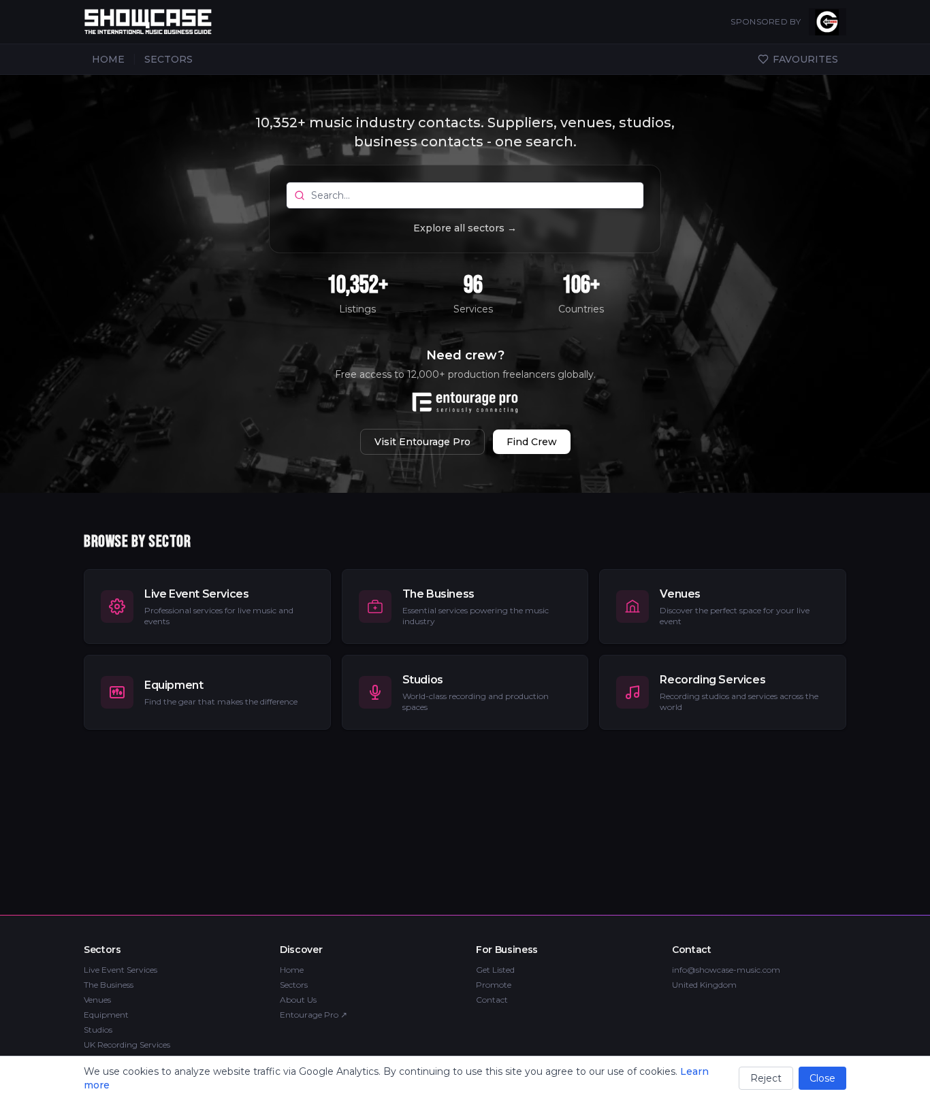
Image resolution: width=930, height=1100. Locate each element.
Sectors (294, 985)
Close (822, 1078)
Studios (98, 1029)
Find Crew (532, 442)
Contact (492, 999)
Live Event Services (120, 970)
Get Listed (495, 970)
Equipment (106, 1014)
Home (292, 970)
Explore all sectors (465, 228)
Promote (493, 985)
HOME (108, 59)
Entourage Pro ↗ (313, 1014)
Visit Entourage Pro (422, 442)
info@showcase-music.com (726, 970)
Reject (766, 1078)
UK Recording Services (127, 1044)
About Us (298, 999)
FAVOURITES (805, 59)
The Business (108, 985)
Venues (97, 999)
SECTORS (168, 59)
